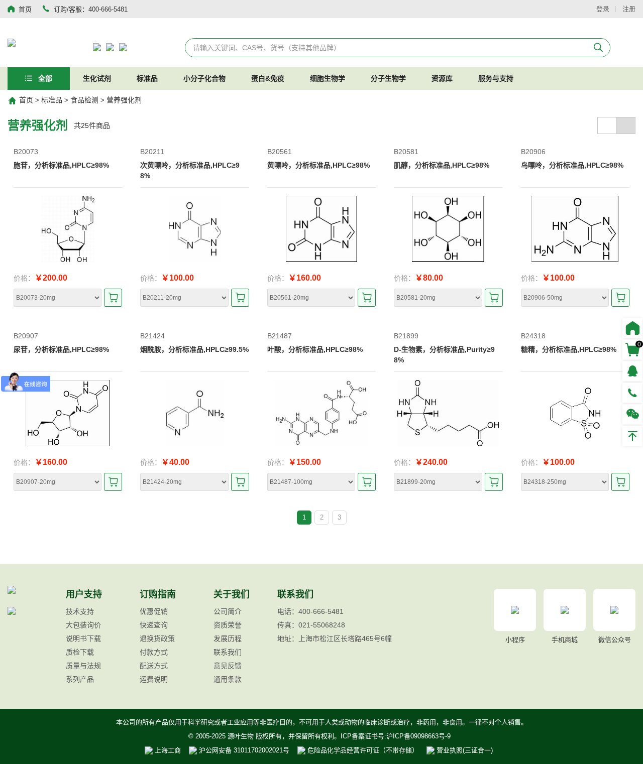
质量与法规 (83, 666)
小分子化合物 (204, 78)
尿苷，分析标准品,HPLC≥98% (61, 349)
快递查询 (154, 625)
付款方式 (154, 652)
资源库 (442, 78)
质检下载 (80, 652)
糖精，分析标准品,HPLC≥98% (568, 349)
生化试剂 (97, 78)
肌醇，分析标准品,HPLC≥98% (441, 165)
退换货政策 (157, 638)
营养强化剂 (124, 100)
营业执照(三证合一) (464, 750)
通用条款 (227, 679)
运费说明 (154, 679)
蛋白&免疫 (267, 78)
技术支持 (80, 611)
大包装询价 (83, 625)
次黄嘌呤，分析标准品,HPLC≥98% (190, 170)
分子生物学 (388, 78)
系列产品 (80, 679)
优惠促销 (154, 611)
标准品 (147, 78)
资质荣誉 (227, 625)
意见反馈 (227, 666)
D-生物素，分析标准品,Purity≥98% (444, 354)
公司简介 (227, 611)
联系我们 (227, 652)
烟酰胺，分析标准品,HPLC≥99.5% (194, 349)
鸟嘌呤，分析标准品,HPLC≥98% (572, 165)
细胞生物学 (327, 78)
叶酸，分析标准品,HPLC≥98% (315, 349)
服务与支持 (495, 78)
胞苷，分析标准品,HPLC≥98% (61, 165)
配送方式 (154, 666)
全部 (44, 78)
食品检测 (84, 100)
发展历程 (227, 638)
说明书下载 (83, 638)
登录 (602, 9)
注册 (628, 9)
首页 (26, 100)
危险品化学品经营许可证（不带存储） (361, 750)
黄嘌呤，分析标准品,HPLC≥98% (318, 165)
